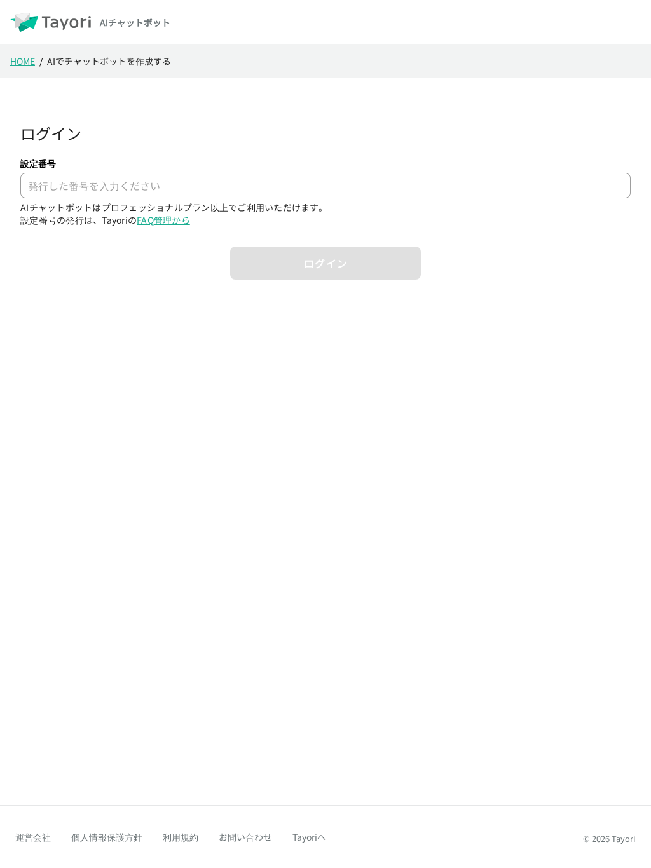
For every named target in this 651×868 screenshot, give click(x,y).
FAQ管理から (163, 220)
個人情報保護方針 (106, 837)
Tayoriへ (309, 837)
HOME (22, 61)
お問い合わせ (245, 837)
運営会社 (33, 837)
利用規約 (180, 837)
